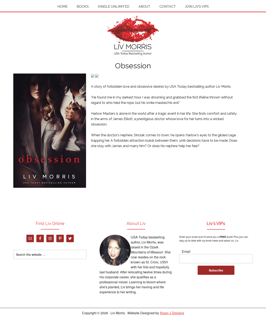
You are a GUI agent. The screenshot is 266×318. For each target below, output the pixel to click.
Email (186, 251)
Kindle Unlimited (113, 7)
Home (62, 7)
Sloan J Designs (172, 313)
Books (83, 7)
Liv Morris (133, 35)
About (144, 7)
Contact (167, 7)
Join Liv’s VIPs (197, 7)
